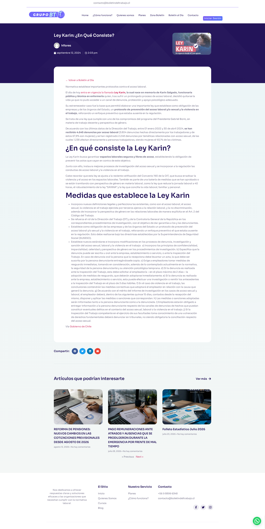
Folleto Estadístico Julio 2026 (183, 429)
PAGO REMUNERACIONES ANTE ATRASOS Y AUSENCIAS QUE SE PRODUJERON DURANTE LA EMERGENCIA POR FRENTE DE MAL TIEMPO (132, 438)
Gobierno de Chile (80, 326)
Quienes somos (125, 15)
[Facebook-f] (196, 507)
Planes (142, 15)
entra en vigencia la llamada (97, 92)
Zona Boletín (157, 15)
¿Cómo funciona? (102, 15)
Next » (139, 456)
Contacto (193, 15)
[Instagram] (210, 507)
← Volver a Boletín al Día (80, 80)
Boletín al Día (176, 15)
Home (85, 15)
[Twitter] (203, 507)
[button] (75, 351)
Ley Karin (119, 92)
